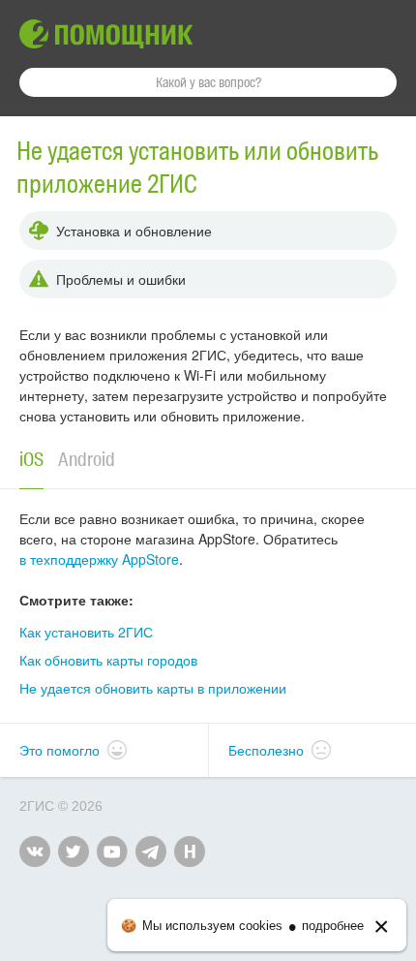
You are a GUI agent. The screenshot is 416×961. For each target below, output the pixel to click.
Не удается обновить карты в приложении (152, 688)
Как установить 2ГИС (86, 631)
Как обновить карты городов (108, 659)
